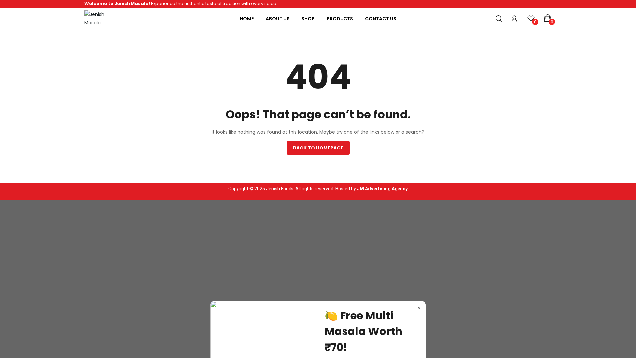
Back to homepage (318, 148)
